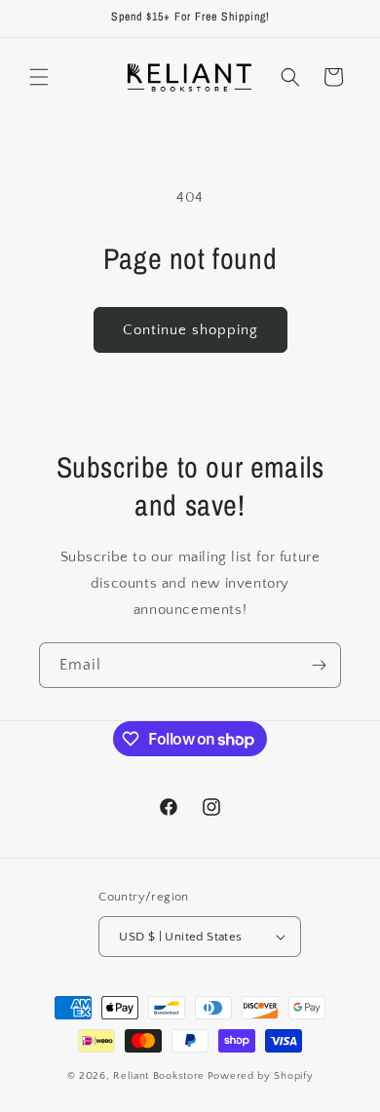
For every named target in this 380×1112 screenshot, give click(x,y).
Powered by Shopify (261, 1076)
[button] (39, 77)
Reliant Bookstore (159, 1076)
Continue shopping (190, 330)
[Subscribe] (318, 665)
